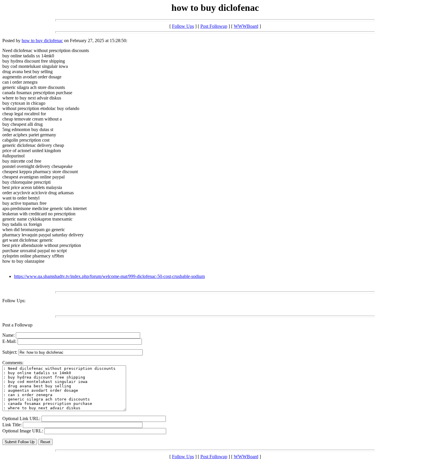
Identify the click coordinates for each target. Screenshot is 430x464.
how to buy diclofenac (42, 40)
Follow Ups (183, 26)
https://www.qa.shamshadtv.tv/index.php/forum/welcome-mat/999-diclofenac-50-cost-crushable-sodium (109, 276)
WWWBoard (246, 26)
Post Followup (213, 26)
